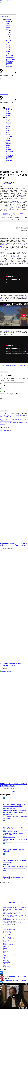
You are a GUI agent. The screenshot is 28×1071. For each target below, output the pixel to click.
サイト (2, 388)
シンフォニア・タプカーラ (15, 256)
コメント (3, 398)
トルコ (8, 49)
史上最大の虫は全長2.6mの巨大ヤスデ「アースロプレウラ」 (15, 877)
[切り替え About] (17, 142)
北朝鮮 (8, 51)
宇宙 (4, 965)
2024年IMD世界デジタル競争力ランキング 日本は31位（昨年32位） (15, 834)
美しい (5, 948)
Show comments (4, 372)
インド (8, 46)
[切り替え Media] (17, 117)
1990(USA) (9, 63)
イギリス (8, 32)
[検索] (1, 71)
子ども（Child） (7, 957)
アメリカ (8, 30)
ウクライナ (9, 47)
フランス (8, 34)
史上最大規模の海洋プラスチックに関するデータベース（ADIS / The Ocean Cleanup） (15, 867)
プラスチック (6, 963)
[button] (10, 19)
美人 (4, 949)
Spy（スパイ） (7, 960)
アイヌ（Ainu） (7, 932)
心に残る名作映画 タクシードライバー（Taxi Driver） (15, 840)
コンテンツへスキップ (6, 0)
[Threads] (14, 975)
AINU (4, 186)
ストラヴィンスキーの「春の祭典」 (12, 207)
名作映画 (5, 951)
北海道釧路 (14, 201)
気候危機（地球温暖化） (9, 929)
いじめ (5, 959)
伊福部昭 (7, 188)
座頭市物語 (7, 331)
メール (2, 385)
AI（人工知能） (7, 934)
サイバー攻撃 (6, 962)
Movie (8, 27)
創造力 (5, 941)
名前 (2, 383)
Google (4, 935)
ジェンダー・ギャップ (9, 954)
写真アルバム (9, 61)
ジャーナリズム (7, 937)
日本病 (5, 955)
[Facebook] (14, 972)
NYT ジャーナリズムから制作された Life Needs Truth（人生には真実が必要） (14, 805)
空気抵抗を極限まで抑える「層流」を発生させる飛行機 (15, 850)
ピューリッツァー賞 (8, 938)
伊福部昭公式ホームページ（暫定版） (13, 213)
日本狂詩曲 (4, 244)
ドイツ (8, 36)
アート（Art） (7, 940)
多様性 (5, 943)
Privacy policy (10, 55)
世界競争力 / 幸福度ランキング (11, 945)
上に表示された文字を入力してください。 (11, 394)
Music (13, 186)
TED (7, 23)
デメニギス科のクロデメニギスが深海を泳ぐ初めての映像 (15, 817)
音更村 (10, 202)
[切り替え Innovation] (17, 108)
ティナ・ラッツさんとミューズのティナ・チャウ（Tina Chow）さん (15, 828)
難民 (4, 952)
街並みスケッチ (10, 66)
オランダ (8, 40)
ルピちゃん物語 (10, 59)
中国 (7, 42)
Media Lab (9, 21)
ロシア (8, 44)
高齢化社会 (6, 946)
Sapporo (8, 64)
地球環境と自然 (7, 931)
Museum (8, 25)
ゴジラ (17, 186)
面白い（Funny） (7, 966)
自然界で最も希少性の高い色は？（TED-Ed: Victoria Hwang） (15, 861)
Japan (11, 186)
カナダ (8, 38)
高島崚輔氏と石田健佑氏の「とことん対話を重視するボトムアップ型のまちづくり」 (15, 811)
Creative (8, 186)
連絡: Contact (10, 57)
